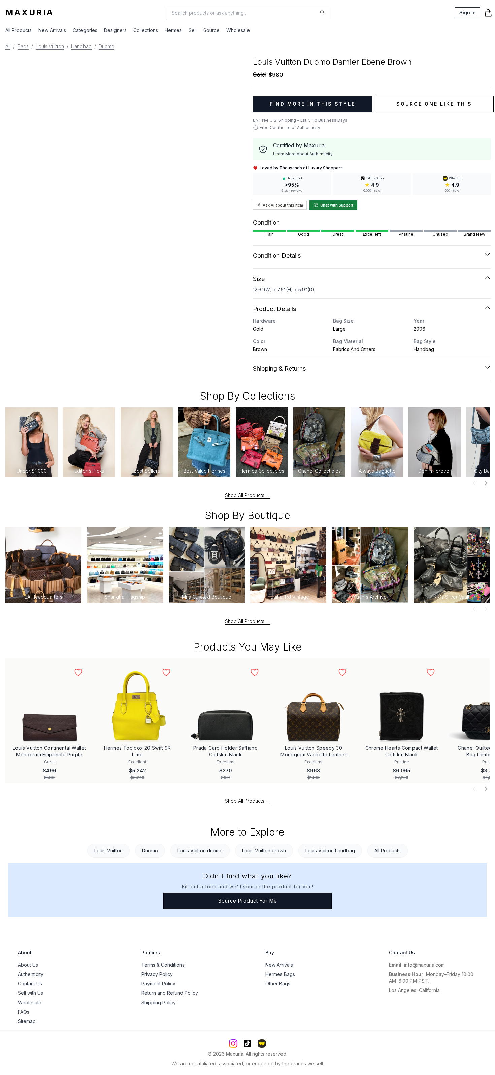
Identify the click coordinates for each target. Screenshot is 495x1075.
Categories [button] (85, 30)
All (7, 46)
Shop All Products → (247, 495)
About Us (28, 965)
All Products (18, 30)
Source (211, 30)
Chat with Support (336, 205)
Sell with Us (30, 993)
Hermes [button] (173, 30)
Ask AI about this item (283, 205)
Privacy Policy (157, 974)
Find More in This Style (312, 104)
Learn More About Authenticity (303, 153)
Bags (23, 46)
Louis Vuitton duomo (200, 850)
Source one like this (434, 104)
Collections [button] (145, 30)
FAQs (23, 1012)
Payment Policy (158, 983)
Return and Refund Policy (169, 993)
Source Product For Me (247, 901)
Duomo (106, 46)
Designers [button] (115, 30)
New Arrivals (52, 30)
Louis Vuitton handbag (330, 850)
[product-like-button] (78, 672)
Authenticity (30, 974)
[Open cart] (488, 12)
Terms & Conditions (163, 965)
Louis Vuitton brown (264, 850)
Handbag (81, 46)
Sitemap (27, 1021)
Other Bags (277, 983)
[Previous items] (474, 483)
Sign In (467, 12)
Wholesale (238, 30)
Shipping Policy (158, 1002)
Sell (193, 30)
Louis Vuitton (50, 46)
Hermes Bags (280, 974)
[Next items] (486, 483)
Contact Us (30, 983)
